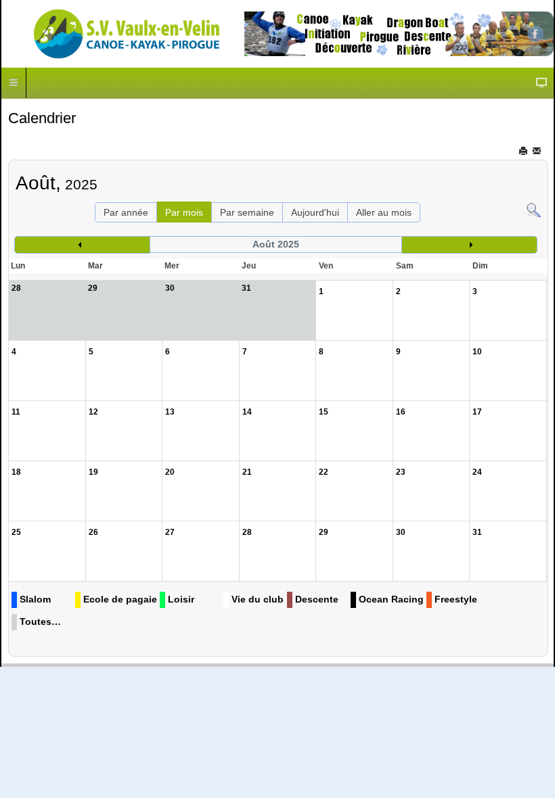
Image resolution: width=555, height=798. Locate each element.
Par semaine (247, 212)
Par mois (184, 212)
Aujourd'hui (315, 212)
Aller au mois (384, 212)
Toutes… (40, 621)
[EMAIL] (537, 150)
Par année (126, 212)
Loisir (181, 599)
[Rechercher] (534, 209)
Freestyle (456, 599)
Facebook (535, 34)
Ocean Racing (391, 599)
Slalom (35, 599)
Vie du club (257, 599)
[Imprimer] (524, 150)
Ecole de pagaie (120, 599)
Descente (316, 599)
